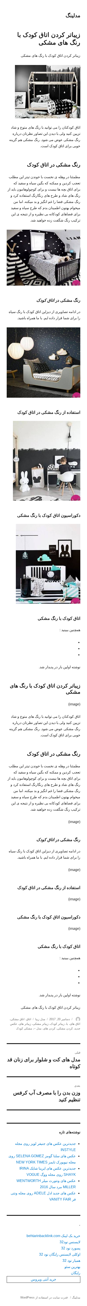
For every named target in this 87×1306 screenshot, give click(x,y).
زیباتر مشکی (40, 1023)
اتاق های (75, 1023)
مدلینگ (73, 15)
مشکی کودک (24, 1028)
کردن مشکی (65, 1028)
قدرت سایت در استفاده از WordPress (44, 1297)
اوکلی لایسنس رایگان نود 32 (59, 1254)
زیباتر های (25, 1023)
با (67, 1023)
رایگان (75, 1273)
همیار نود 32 (71, 1260)
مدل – (37, 1028)
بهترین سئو (72, 1267)
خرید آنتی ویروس (43, 1279)
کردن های (49, 1028)
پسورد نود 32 (70, 1248)
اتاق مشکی (17, 1019)
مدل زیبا (40, 1019)
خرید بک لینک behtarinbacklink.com (53, 1236)
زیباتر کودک (57, 1023)
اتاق (28, 1019)
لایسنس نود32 (70, 1242)
